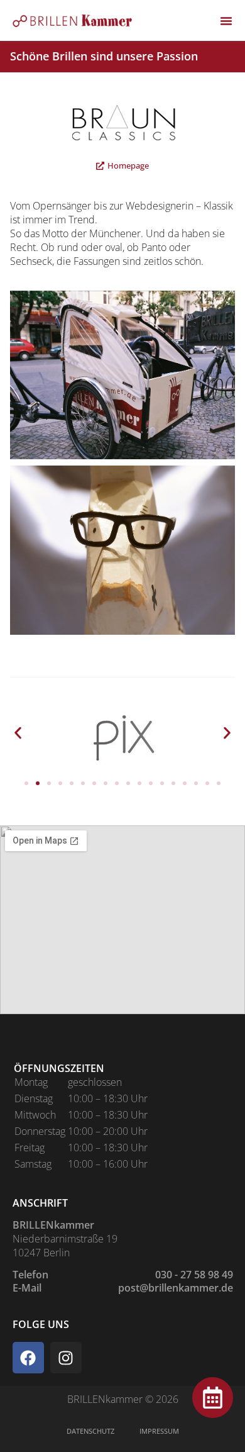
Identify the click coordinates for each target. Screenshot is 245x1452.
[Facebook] (28, 1357)
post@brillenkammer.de (175, 1288)
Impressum (159, 1431)
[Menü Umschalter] (226, 20)
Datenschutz (90, 1431)
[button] (18, 732)
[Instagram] (66, 1357)
